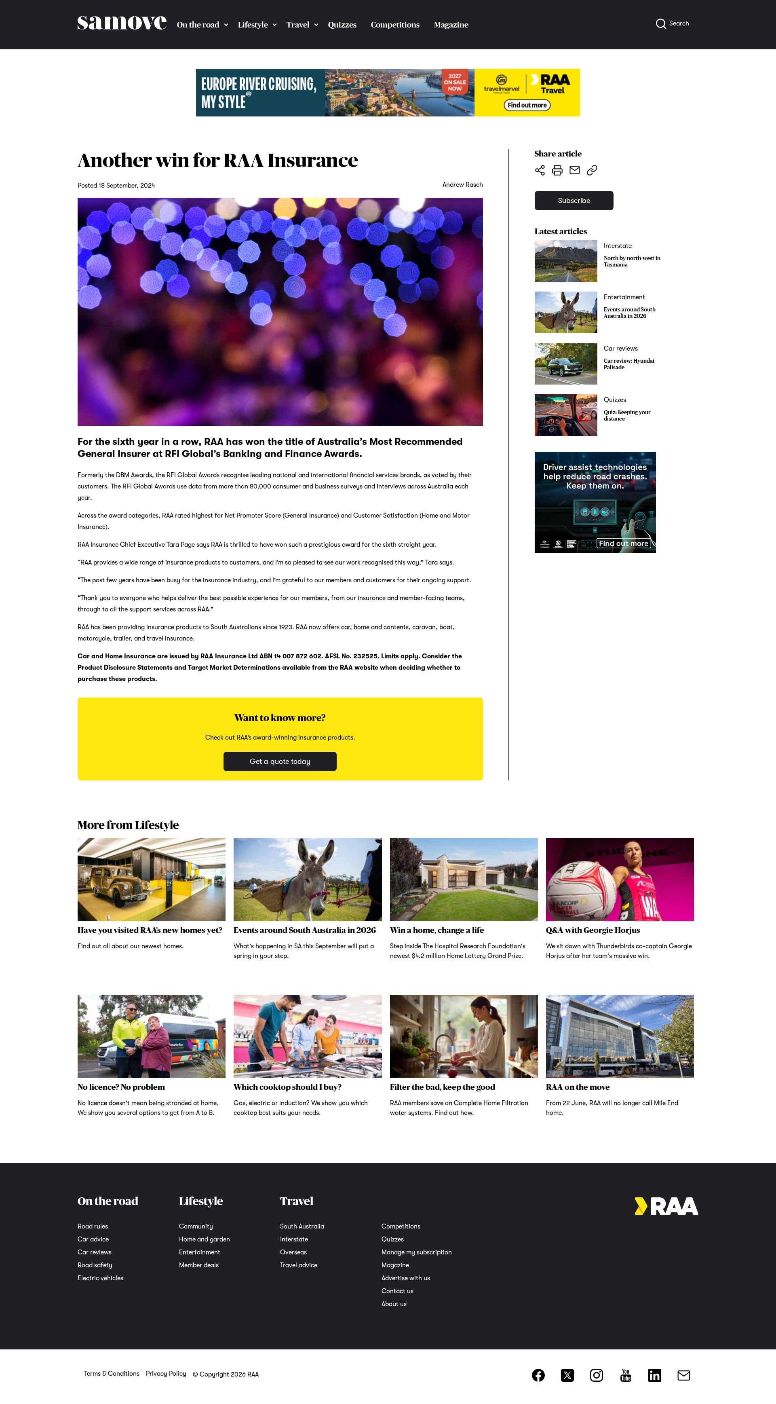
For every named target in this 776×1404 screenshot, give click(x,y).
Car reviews (95, 1252)
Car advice (93, 1239)
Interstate (294, 1239)
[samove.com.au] (122, 37)
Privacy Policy (166, 1373)
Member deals (199, 1265)
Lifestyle (253, 24)
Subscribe (574, 201)
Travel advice (298, 1265)
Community (196, 1226)
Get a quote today (280, 761)
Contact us (397, 1291)
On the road (198, 24)
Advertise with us (406, 1278)
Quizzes (342, 24)
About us (394, 1304)
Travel (298, 24)
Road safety (95, 1265)
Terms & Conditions (111, 1373)
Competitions (395, 24)
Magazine (451, 24)
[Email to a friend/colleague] (574, 169)
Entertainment (199, 1252)
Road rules (93, 1226)
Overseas (293, 1252)
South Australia (302, 1226)
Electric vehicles (100, 1278)
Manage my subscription (417, 1252)
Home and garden (204, 1239)
